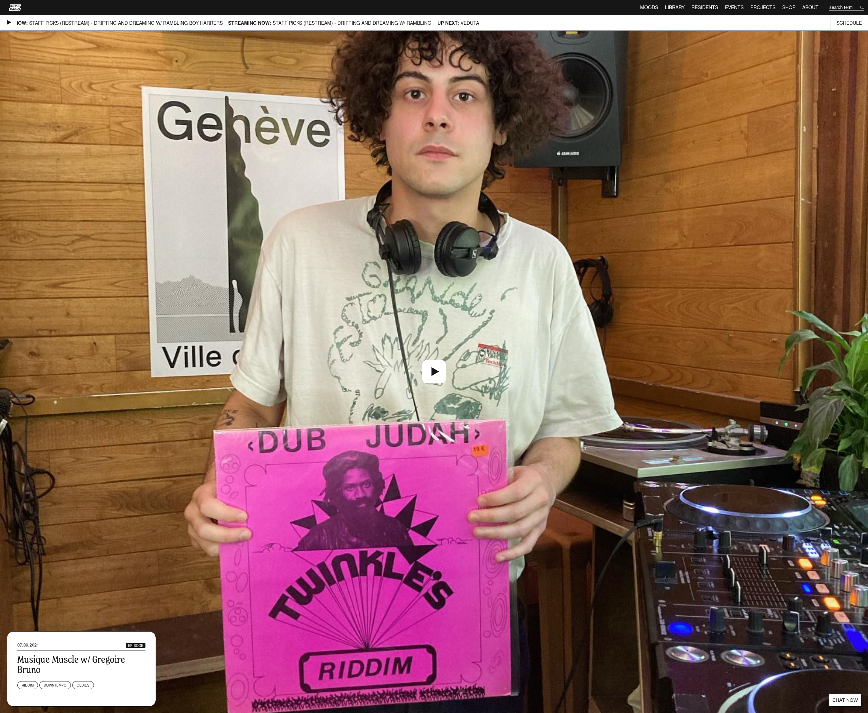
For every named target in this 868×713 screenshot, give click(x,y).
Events (734, 7)
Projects (762, 7)
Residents (704, 7)
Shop (788, 7)
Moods (649, 7)
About (810, 7)
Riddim (28, 685)
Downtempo (55, 685)
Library (675, 7)
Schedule (849, 23)
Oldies (83, 685)
